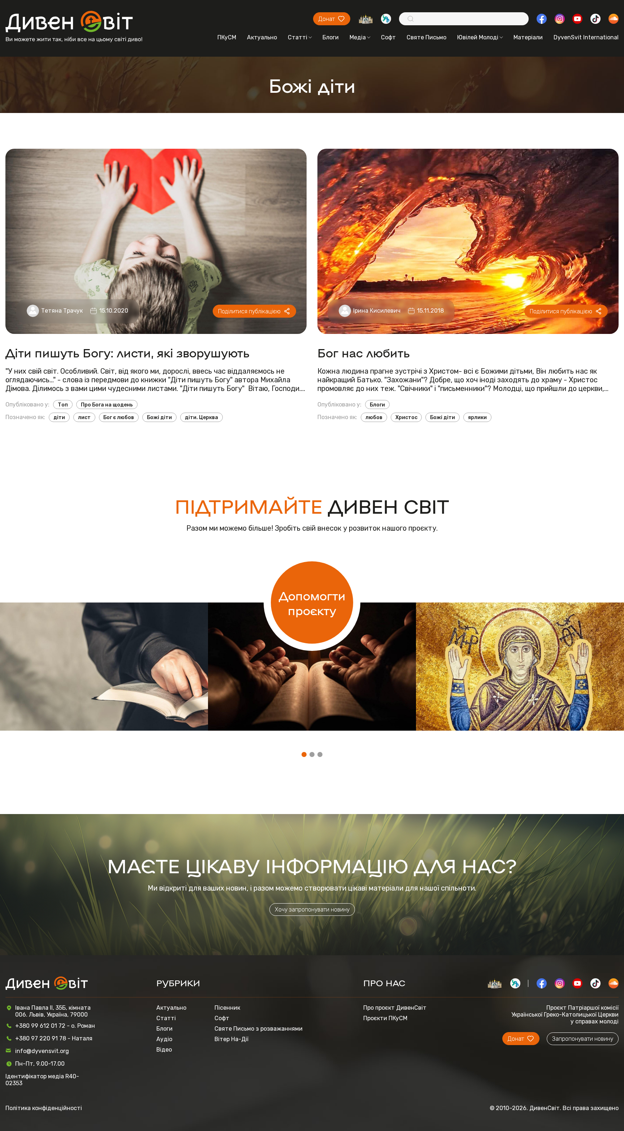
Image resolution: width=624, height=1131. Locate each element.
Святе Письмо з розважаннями (258, 1028)
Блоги (330, 37)
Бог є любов (118, 417)
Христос (406, 417)
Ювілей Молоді (477, 37)
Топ (63, 405)
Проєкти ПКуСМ (385, 1018)
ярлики (477, 417)
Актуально (262, 37)
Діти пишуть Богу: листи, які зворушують (127, 352)
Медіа (358, 37)
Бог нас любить (363, 352)
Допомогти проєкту (312, 602)
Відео (164, 1049)
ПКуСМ (226, 37)
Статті (297, 37)
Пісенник (227, 1007)
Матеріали (528, 37)
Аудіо (164, 1039)
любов (373, 417)
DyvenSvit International (586, 37)
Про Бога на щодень (107, 405)
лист (84, 417)
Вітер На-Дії (231, 1039)
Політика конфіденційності (43, 1108)
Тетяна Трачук (62, 310)
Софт (388, 37)
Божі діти (159, 417)
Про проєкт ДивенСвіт (394, 1007)
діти (59, 417)
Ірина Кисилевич (376, 310)
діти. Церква (201, 417)
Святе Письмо (426, 37)
